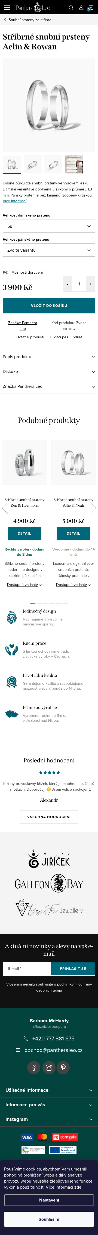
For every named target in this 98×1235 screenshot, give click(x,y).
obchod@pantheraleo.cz (53, 1050)
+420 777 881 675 (53, 1038)
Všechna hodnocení (49, 816)
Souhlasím (49, 1219)
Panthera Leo (33, 1067)
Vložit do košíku (49, 305)
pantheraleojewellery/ (49, 1067)
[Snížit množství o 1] (67, 283)
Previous (5, 508)
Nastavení (49, 1200)
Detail (24, 533)
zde (77, 1187)
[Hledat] (71, 7)
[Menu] (7, 7)
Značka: (22, 325)
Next (93, 508)
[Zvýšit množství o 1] (90, 283)
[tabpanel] (24, 515)
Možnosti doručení (27, 272)
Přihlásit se (73, 968)
